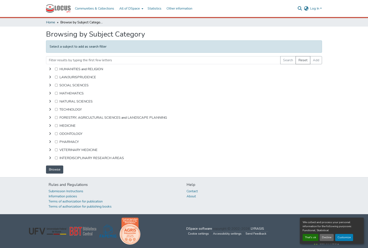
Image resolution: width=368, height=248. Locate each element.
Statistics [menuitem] (154, 8)
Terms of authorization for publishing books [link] (80, 206)
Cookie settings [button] (198, 234)
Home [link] (50, 22)
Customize (344, 237)
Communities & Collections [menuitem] (94, 8)
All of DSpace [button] (129, 8)
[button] (58, 8)
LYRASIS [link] (257, 228)
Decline (326, 237)
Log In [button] (315, 8)
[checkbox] (56, 69)
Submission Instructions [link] (66, 191)
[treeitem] (184, 77)
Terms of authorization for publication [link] (76, 201)
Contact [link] (192, 191)
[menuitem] (130, 8)
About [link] (191, 196)
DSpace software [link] (199, 228)
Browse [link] (54, 169)
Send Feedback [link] (256, 234)
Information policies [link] (63, 196)
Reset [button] (303, 60)
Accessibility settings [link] (227, 234)
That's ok (310, 237)
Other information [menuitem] (179, 8)
